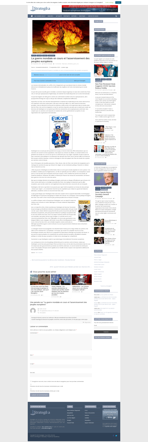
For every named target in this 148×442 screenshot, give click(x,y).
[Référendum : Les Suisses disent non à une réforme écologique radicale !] (82, 275)
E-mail (32, 364)
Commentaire (34, 333)
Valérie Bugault (98, 274)
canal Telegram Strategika (51, 75)
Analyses (50, 16)
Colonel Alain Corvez (99, 264)
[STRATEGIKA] (40, 410)
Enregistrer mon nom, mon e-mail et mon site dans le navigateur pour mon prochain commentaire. (58, 381)
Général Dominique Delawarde (101, 262)
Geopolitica (87, 420)
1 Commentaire (58, 63)
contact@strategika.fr (46, 428)
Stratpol (69, 420)
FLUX (86, 410)
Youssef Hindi (97, 257)
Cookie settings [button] (109, 2)
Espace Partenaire (89, 422)
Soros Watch (104, 189)
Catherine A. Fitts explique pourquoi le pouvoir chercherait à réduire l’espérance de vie (110, 138)
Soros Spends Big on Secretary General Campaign (103, 194)
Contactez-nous (93, 16)
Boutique (82, 16)
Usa (78, 63)
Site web (32, 372)
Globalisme (70, 63)
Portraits (67, 16)
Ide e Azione (39, 252)
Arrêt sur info (70, 415)
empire (65, 63)
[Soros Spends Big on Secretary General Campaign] (106, 173)
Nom (32, 355)
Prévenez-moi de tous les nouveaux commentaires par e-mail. (46, 386)
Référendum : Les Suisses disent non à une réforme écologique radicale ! (80, 288)
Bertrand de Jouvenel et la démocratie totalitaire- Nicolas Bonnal (52, 260)
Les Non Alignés (71, 418)
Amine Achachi (97, 279)
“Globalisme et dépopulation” (65, 80)
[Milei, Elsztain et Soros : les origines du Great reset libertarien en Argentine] (99, 238)
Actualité (59, 16)
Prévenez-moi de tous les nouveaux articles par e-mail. (44, 391)
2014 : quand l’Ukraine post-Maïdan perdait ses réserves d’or (71, 267)
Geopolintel (70, 413)
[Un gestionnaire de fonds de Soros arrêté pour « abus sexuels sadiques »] (99, 227)
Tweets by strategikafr (106, 286)
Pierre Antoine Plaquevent (100, 255)
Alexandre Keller (98, 281)
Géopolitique (51, 55)
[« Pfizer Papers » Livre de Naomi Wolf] (99, 126)
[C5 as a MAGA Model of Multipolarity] (99, 219)
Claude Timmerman (99, 271)
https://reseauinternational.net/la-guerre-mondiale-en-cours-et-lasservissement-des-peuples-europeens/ (59, 70)
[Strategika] (32, 16)
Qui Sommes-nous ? (40, 16)
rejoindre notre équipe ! (111, 426)
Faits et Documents (90, 413)
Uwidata (87, 418)
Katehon (87, 415)
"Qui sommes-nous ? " (48, 426)
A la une (33, 55)
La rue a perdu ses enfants (106, 294)
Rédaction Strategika (47, 63)
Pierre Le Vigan (98, 259)
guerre (74, 63)
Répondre (87, 322)
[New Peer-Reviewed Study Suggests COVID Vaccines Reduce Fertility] (106, 65)
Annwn (95, 302)
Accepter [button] (118, 2)
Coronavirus (98, 81)
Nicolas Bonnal (98, 276)
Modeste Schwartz (98, 267)
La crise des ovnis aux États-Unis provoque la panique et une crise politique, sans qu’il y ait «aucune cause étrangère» (40, 290)
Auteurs (73, 16)
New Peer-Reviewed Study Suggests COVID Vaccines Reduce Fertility (105, 86)
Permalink (43, 313)
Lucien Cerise (97, 269)
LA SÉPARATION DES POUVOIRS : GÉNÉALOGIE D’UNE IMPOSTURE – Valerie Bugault (105, 298)
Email (95, 325)
